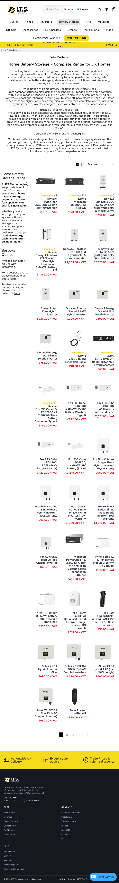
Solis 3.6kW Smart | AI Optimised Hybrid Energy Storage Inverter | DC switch (75, 620)
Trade (109, 29)
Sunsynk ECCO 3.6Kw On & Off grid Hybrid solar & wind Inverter (104, 206)
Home (3, 50)
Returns (7, 860)
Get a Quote (9, 851)
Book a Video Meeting (14, 869)
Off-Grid (11, 29)
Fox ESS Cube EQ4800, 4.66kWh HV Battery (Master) (46, 464)
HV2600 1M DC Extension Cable (75, 360)
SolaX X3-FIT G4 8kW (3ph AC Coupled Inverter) (46, 713)
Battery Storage (69, 21)
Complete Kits (10, 826)
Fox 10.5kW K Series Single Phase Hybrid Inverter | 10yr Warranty (105, 512)
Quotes (13, 21)
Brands (72, 29)
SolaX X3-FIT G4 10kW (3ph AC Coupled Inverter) (74, 669)
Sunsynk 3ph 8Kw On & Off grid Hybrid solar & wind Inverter (74, 253)
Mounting (104, 21)
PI (62, 839)
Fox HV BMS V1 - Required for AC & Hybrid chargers (103, 361)
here (17, 293)
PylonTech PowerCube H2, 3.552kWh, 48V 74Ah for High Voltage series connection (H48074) (76, 565)
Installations (91, 29)
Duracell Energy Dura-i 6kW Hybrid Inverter (47, 355)
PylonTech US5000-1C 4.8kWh (78, 204)
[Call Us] (99, 9)
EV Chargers (53, 29)
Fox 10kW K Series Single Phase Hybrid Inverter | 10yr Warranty (77, 512)
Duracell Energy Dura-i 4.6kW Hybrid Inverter (104, 311)
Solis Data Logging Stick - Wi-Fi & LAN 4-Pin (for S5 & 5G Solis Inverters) (103, 619)
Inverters (46, 21)
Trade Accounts (68, 821)
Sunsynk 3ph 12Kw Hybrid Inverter (49, 311)
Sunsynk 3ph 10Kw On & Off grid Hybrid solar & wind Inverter (104, 253)
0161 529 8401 (10, 798)
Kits (88, 21)
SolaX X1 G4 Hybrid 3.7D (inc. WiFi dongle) (103, 669)
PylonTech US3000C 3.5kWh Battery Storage (45, 204)
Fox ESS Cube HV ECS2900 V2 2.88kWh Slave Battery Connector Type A (46, 415)
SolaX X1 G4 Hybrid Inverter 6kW (47, 669)
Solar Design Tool (12, 864)
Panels (29, 21)
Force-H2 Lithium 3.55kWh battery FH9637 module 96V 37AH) (46, 617)
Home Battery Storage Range (14, 176)
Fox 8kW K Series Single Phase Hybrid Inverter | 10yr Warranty (103, 464)
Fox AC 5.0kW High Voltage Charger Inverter (46, 559)
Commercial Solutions (46, 37)
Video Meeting (76, 38)
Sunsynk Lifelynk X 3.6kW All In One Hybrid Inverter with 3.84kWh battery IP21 (46, 263)
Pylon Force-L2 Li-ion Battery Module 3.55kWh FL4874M (103, 561)
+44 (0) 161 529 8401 (20, 44)
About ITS (66, 830)
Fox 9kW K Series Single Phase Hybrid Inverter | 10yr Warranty (46, 511)
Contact (65, 834)
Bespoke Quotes (9, 252)
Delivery (7, 856)
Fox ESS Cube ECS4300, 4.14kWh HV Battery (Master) (104, 407)
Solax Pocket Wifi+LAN (77, 712)
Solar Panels (9, 812)
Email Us (111, 44)
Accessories (30, 29)
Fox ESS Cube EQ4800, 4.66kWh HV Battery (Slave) (76, 464)
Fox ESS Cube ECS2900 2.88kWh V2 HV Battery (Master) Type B (75, 409)
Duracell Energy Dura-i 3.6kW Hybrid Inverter (76, 311)
